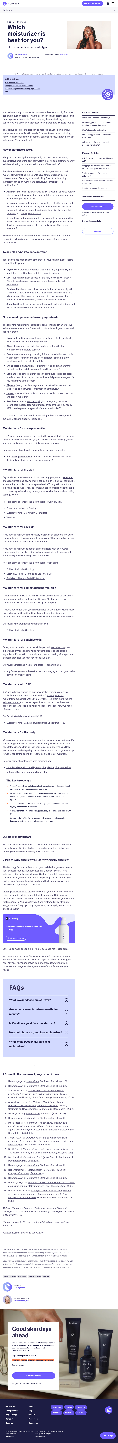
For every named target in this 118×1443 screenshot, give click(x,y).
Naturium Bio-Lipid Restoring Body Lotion (27, 772)
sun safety (59, 692)
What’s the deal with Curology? (95, 130)
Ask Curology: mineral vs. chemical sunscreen (96, 136)
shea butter (56, 796)
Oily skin (10, 281)
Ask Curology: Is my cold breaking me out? (97, 159)
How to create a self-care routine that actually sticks (97, 182)
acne (48, 740)
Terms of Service (11, 1434)
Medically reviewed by (22, 1298)
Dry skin (15, 269)
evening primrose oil (31, 213)
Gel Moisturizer (30, 818)
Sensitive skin (24, 304)
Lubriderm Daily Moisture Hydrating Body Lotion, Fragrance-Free (38, 767)
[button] (59, 10)
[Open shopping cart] (108, 3)
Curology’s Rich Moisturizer (17, 891)
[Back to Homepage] (11, 4)
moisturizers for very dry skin (47, 501)
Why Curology (11, 1415)
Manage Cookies (40, 1436)
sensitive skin (58, 647)
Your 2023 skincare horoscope (94, 188)
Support (31, 1406)
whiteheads (12, 284)
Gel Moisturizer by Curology (20, 569)
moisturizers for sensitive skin (45, 664)
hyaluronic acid (38, 191)
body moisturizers (41, 761)
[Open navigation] (113, 3)
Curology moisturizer (21, 456)
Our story (9, 1419)
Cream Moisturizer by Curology (22, 508)
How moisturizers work (14, 83)
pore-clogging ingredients (29, 418)
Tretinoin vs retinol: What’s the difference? (94, 174)
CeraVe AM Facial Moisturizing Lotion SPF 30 (29, 573)
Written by (17, 1285)
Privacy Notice (10, 1436)
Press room (33, 1419)
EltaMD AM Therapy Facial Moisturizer (25, 578)
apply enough (9, 705)
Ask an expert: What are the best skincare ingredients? (95, 143)
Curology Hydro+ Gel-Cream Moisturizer (26, 512)
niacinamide (66, 552)
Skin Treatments (19, 22)
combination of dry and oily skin (57, 289)
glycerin (53, 191)
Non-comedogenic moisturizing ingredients (22, 89)
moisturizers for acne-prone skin (48, 450)
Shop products (12, 1410)
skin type (43, 803)
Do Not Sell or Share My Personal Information (49, 1431)
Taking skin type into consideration (19, 86)
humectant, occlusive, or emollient (41, 181)
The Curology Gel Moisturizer (17, 867)
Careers (31, 1415)
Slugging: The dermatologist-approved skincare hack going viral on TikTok (98, 167)
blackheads (54, 281)
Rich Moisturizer (47, 818)
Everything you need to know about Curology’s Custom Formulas (96, 123)
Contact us (33, 1423)
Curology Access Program (43, 1434)
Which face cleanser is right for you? (97, 118)
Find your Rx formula (92, 3)
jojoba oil (11, 213)
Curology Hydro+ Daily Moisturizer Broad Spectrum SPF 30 (35, 722)
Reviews (9, 1423)
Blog (30, 1410)
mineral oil (66, 210)
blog (9, 22)
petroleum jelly (34, 401)
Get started (10, 1406)
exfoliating (68, 487)
